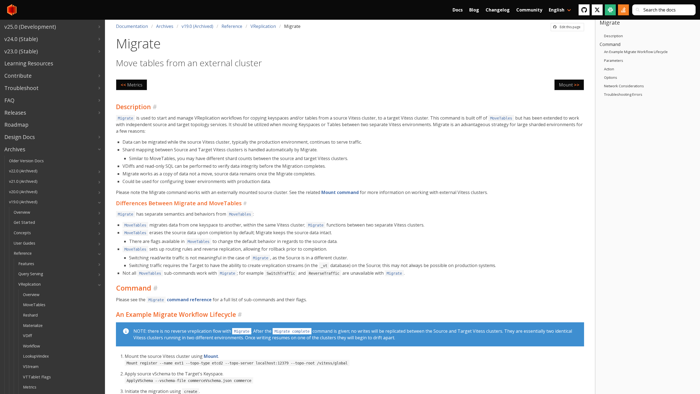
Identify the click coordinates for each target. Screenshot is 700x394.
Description (613, 35)
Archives (164, 26)
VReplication (263, 26)
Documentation (132, 26)
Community (529, 10)
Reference (231, 26)
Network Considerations (624, 85)
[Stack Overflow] (623, 9)
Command (610, 44)
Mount (211, 356)
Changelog (498, 10)
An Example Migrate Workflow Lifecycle (636, 51)
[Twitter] (597, 9)
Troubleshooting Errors (623, 94)
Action (609, 68)
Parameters (613, 60)
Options (610, 77)
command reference (180, 300)
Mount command (340, 192)
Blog (474, 10)
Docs (458, 10)
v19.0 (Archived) (197, 26)
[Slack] (610, 9)
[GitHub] (584, 9)
